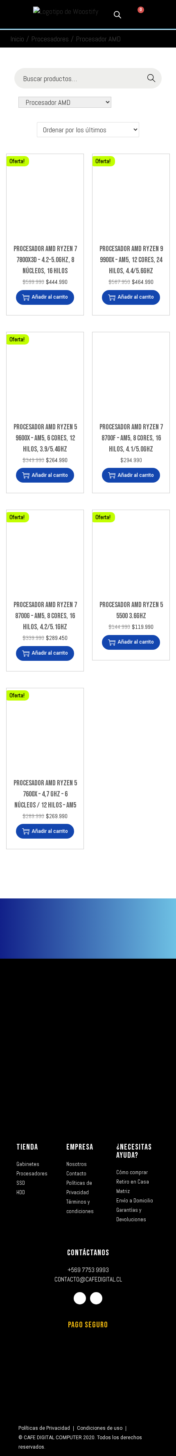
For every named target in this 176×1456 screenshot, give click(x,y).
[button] (13, 14)
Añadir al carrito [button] (50, 297)
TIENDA (27, 1147)
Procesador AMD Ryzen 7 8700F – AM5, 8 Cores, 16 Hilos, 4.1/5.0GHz (131, 438)
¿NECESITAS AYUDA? (134, 1151)
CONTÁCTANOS (88, 1253)
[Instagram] (96, 1298)
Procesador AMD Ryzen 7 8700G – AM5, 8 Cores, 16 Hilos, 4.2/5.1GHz (45, 616)
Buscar (151, 78)
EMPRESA (79, 1147)
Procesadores (50, 38)
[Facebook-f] (80, 1298)
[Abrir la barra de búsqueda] (117, 14)
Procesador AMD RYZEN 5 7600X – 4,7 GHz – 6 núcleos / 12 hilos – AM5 (45, 794)
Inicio (17, 38)
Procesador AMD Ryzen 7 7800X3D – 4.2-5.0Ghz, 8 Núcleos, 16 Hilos (45, 260)
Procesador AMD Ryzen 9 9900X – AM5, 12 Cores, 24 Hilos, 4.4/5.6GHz (131, 260)
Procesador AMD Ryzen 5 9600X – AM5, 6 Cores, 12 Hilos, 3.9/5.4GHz (45, 438)
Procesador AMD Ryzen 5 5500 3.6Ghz (131, 610)
